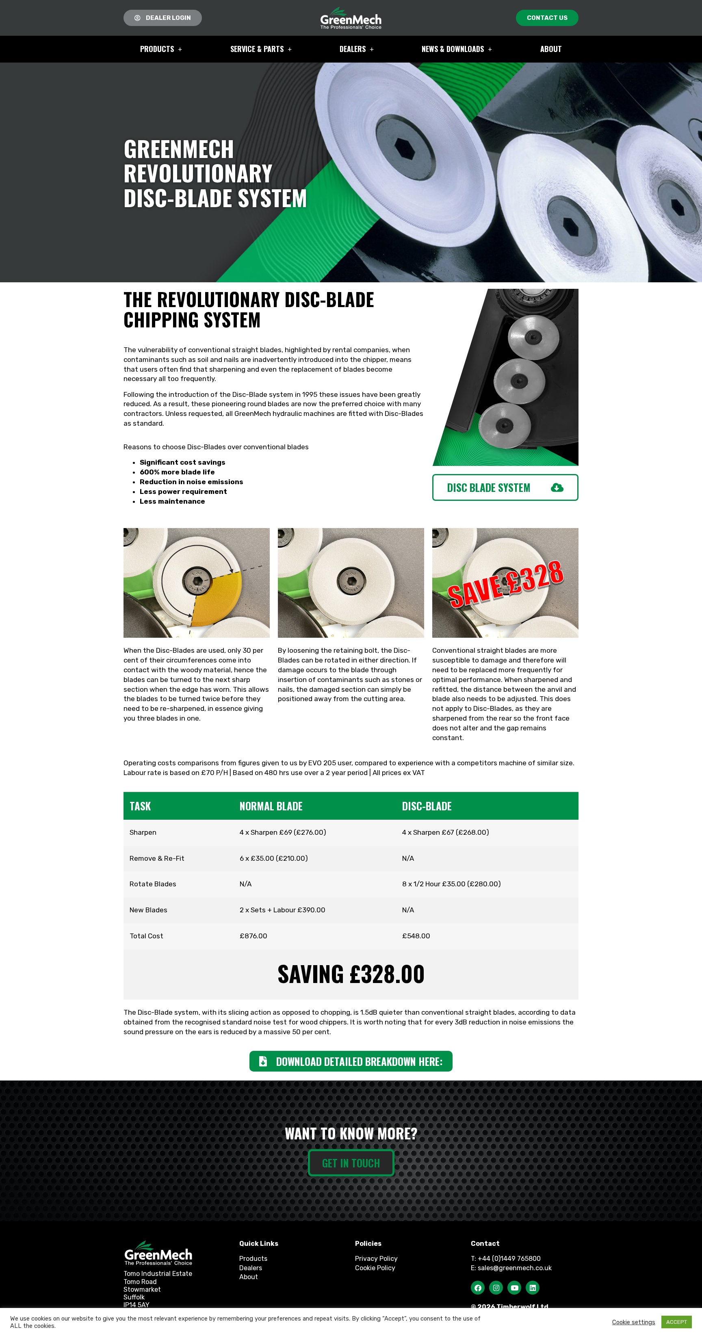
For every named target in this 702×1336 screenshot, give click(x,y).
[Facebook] (478, 1288)
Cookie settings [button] (633, 1322)
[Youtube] (514, 1288)
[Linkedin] (533, 1288)
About (551, 48)
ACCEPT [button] (676, 1322)
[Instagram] (496, 1288)
